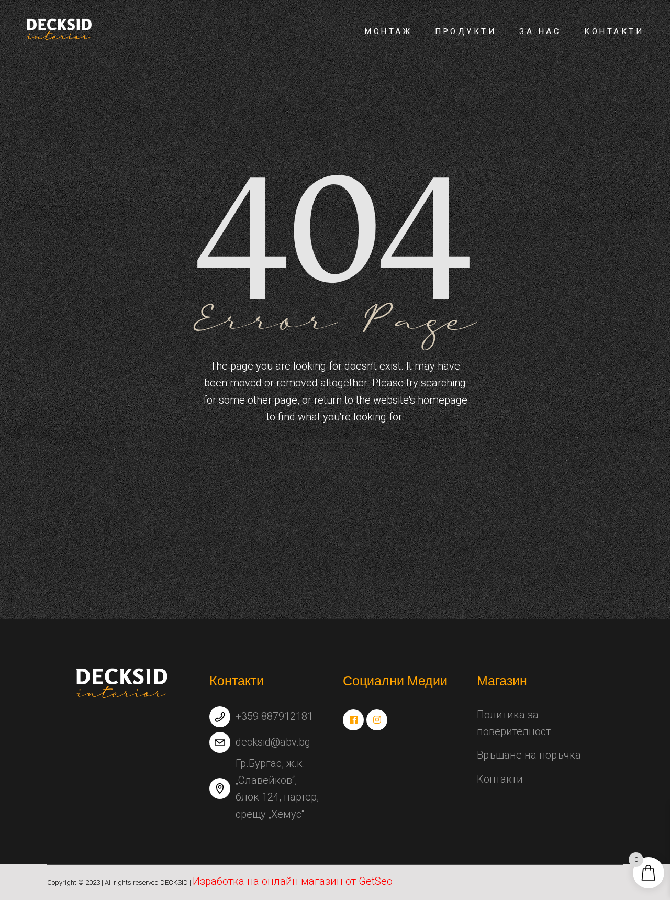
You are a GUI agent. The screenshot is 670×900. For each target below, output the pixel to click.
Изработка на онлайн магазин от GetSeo (293, 881)
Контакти (500, 779)
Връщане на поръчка (529, 755)
